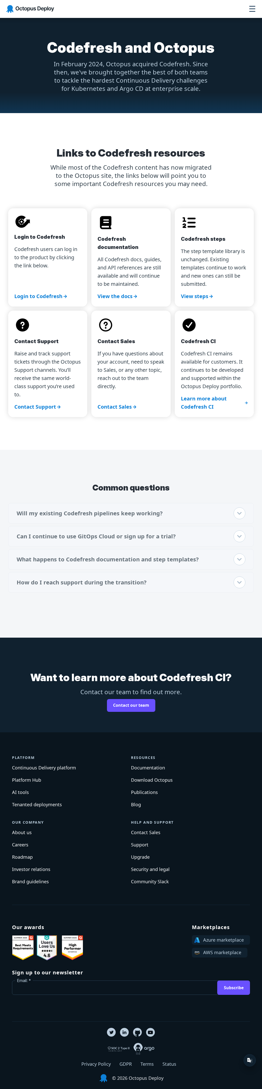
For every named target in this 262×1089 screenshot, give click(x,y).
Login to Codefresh (38, 296)
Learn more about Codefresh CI (204, 402)
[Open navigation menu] (252, 9)
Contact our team (131, 705)
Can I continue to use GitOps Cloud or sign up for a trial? (96, 536)
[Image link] (23, 947)
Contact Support (35, 406)
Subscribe (234, 987)
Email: (22, 980)
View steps (194, 296)
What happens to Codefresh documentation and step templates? (108, 559)
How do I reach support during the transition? (82, 582)
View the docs (115, 296)
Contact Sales (114, 406)
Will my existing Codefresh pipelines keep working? (90, 513)
